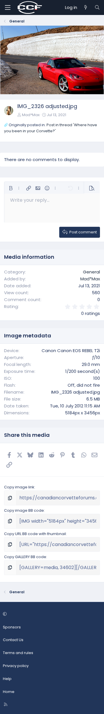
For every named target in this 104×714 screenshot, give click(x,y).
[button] (10, 188)
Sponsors (12, 627)
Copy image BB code (24, 510)
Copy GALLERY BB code (25, 557)
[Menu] (7, 7)
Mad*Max (31, 115)
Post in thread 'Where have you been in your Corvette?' (50, 128)
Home (8, 691)
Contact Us (13, 640)
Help (7, 678)
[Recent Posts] (85, 7)
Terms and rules (18, 653)
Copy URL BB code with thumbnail (35, 534)
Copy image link (19, 487)
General (91, 272)
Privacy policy (16, 665)
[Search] (97, 7)
